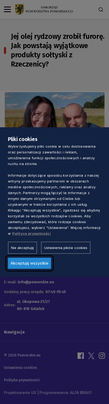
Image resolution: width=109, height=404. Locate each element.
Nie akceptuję (22, 248)
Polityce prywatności (31, 233)
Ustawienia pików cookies (65, 248)
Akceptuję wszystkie (29, 263)
